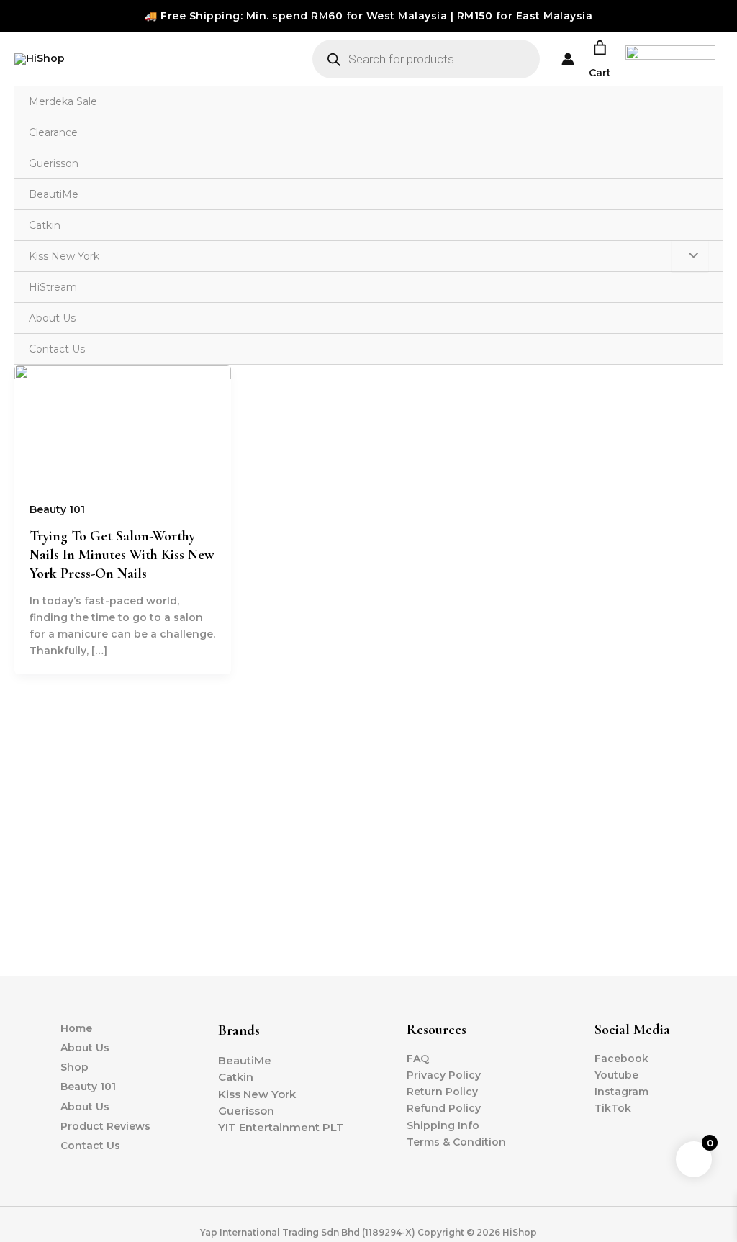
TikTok (612, 1108)
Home (76, 1028)
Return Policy (442, 1091)
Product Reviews (105, 1126)
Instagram (621, 1091)
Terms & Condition (456, 1142)
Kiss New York (64, 256)
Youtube (616, 1075)
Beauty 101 (57, 509)
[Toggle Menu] (690, 256)
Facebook (621, 1058)
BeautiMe (53, 194)
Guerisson (53, 163)
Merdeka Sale (63, 101)
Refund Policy (444, 1108)
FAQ (418, 1058)
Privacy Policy (444, 1075)
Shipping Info (443, 1125)
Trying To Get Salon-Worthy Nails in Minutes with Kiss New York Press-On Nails (122, 554)
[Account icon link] (567, 59)
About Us (52, 318)
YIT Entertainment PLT (281, 1127)
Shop (74, 1067)
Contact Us (57, 349)
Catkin (44, 225)
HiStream (53, 287)
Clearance (53, 132)
